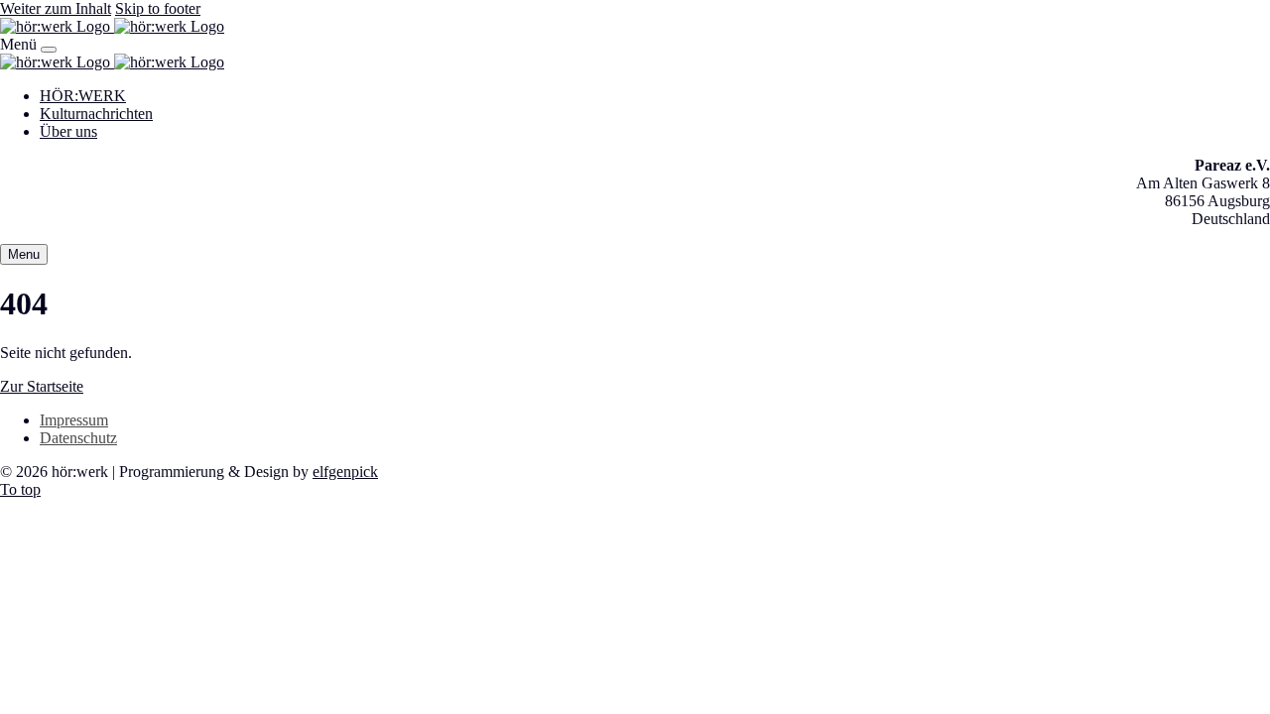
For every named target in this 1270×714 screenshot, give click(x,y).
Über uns (68, 131)
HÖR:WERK (83, 95)
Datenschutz (78, 437)
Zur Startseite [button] (41, 386)
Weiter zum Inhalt (55, 8)
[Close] (49, 50)
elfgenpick (345, 471)
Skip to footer (157, 8)
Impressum (74, 420)
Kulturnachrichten (96, 113)
